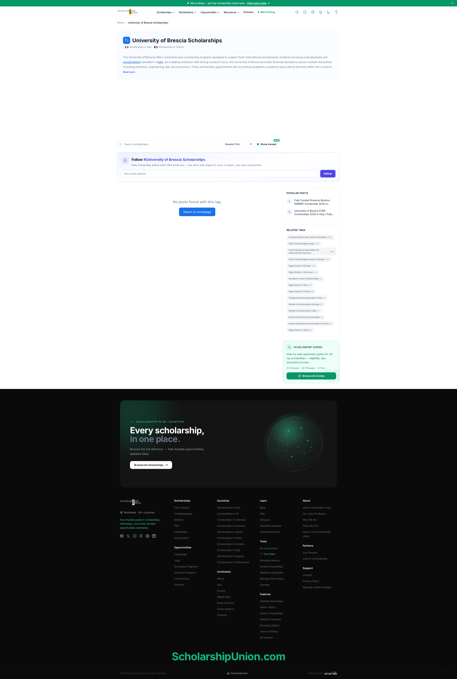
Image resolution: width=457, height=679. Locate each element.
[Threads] (141, 536)
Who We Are (310, 519)
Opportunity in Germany (303, 272)
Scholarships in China (229, 537)
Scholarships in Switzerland (233, 562)
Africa (220, 578)
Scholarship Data (270, 531)
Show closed (269, 143)
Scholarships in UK (228, 513)
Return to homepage (197, 212)
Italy (160, 62)
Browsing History (270, 560)
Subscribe (442, 670)
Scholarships (164, 12)
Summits (179, 584)
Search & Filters (269, 631)
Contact (307, 575)
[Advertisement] (228, 110)
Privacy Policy (311, 581)
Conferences (181, 578)
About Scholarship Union (317, 507)
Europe (221, 590)
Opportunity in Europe (302, 265)
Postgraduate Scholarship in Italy (307, 297)
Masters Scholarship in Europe (305, 304)
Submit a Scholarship (315, 558)
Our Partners (310, 552)
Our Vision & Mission (314, 513)
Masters (179, 519)
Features (265, 594)
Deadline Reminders (271, 601)
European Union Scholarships (305, 278)
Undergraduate (183, 513)
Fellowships (180, 531)
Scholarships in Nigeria (230, 556)
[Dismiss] (452, 3)
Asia (219, 584)
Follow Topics (267, 607)
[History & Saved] (320, 12)
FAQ (262, 513)
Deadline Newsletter (271, 572)
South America (225, 608)
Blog (262, 507)
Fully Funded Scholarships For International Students (311, 251)
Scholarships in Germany (231, 519)
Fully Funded (181, 507)
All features (266, 637)
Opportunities (209, 12)
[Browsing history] (312, 12)
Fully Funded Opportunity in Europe (309, 259)
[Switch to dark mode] (328, 12)
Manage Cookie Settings (317, 587)
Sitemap (265, 584)
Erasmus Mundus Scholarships (306, 317)
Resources (230, 12)
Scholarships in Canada (230, 543)
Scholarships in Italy (228, 550)
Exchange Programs (186, 566)
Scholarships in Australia (231, 525)
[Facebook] (122, 536)
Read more (129, 72)
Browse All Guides (313, 375)
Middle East (224, 596)
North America (225, 602)
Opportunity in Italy (300, 285)
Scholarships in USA (228, 507)
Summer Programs (185, 572)
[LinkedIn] (154, 536)
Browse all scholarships (149, 464)
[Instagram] (134, 536)
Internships (180, 554)
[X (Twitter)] (128, 536)
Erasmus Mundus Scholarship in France (310, 323)
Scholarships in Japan (230, 531)
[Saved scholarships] (304, 12)
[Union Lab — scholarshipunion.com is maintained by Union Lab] (330, 673)
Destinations (186, 12)
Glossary (265, 519)
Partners (248, 12)
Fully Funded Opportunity (304, 243)
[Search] (297, 12)
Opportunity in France (301, 291)
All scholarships (269, 548)
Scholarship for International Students (310, 237)
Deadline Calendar (270, 525)
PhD (176, 525)
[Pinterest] (147, 536)
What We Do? (310, 525)
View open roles (257, 3)
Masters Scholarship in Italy (304, 310)
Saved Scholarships (271, 566)
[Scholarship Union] (127, 12)
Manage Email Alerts (271, 578)
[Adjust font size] (336, 12)
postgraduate (131, 62)
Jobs (177, 560)
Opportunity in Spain (300, 330)
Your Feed (269, 553)
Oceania (222, 615)
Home (120, 22)
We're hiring (267, 12)
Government (181, 537)
